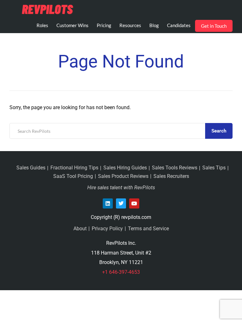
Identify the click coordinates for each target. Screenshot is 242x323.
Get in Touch (214, 26)
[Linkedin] (108, 203)
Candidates (179, 25)
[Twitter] (121, 203)
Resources (130, 25)
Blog (154, 25)
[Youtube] (134, 203)
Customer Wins (72, 25)
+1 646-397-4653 (121, 272)
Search (218, 131)
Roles (42, 25)
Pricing (104, 25)
